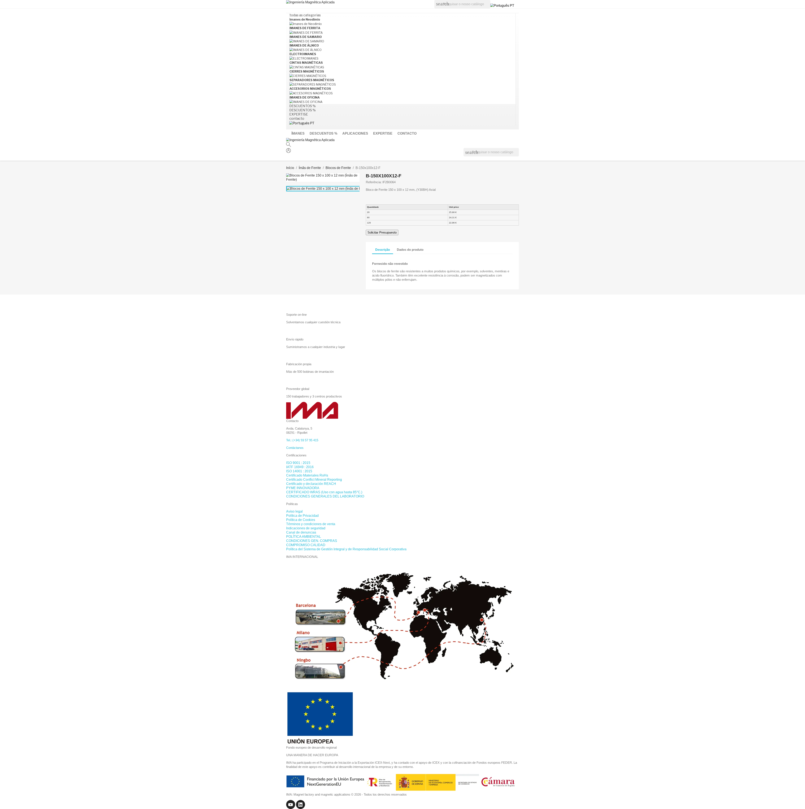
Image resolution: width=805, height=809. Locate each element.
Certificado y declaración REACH (311, 484)
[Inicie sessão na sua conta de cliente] (288, 151)
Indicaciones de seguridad (305, 528)
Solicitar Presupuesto (382, 232)
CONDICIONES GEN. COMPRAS (311, 541)
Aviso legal (294, 511)
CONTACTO (407, 133)
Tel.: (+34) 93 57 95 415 (302, 440)
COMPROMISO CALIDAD (305, 545)
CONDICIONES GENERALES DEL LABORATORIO (325, 496)
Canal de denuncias (301, 532)
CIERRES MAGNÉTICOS (307, 71)
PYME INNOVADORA (302, 488)
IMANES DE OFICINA (305, 97)
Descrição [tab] (382, 249)
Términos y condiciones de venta (310, 524)
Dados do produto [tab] (410, 249)
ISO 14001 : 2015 (299, 471)
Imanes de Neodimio (305, 19)
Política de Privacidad (302, 515)
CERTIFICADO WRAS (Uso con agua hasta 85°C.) (324, 492)
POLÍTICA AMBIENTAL (303, 536)
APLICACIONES (355, 133)
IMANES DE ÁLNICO (304, 45)
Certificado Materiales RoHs (307, 475)
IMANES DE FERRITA (305, 28)
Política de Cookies (300, 520)
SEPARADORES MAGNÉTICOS (312, 80)
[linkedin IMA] (300, 804)
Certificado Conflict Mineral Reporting (314, 479)
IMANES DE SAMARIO (306, 37)
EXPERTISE (382, 133)
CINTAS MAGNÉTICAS (306, 62)
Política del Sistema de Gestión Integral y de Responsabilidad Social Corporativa (346, 549)
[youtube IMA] (291, 804)
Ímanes (298, 133)
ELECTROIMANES (303, 54)
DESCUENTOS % (323, 133)
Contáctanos (295, 447)
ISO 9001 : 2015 (298, 463)
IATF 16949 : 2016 (300, 467)
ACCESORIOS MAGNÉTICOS (310, 88)
